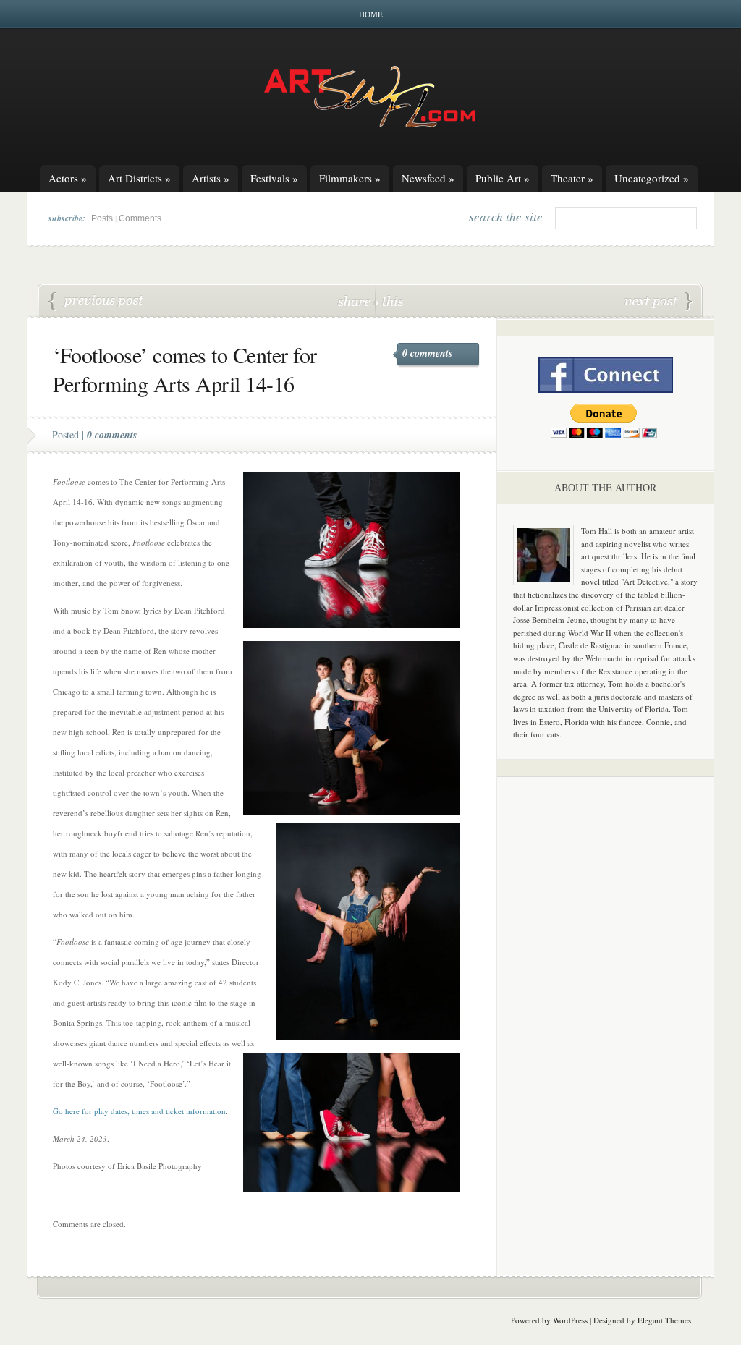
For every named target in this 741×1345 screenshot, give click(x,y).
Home (371, 14)
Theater (572, 178)
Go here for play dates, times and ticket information (139, 1111)
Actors (67, 178)
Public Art (502, 178)
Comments (140, 218)
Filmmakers (350, 178)
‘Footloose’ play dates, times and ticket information (658, 301)
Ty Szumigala (96, 301)
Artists (210, 178)
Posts (102, 218)
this (389, 300)
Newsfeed (428, 178)
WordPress (570, 1320)
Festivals (274, 178)
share (356, 300)
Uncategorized (651, 178)
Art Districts (139, 178)
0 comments (427, 353)
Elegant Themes (664, 1320)
